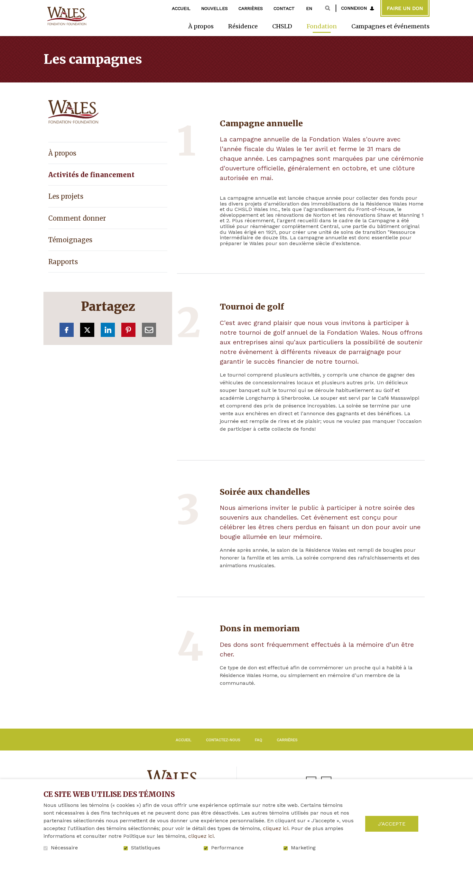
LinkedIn (108, 330)
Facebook (67, 330)
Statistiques (145, 848)
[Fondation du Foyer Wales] (66, 16)
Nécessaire (64, 848)
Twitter (87, 330)
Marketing (303, 848)
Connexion (354, 8)
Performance (227, 848)
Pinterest (128, 330)
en (309, 8)
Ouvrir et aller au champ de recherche (327, 8)
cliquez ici (275, 828)
